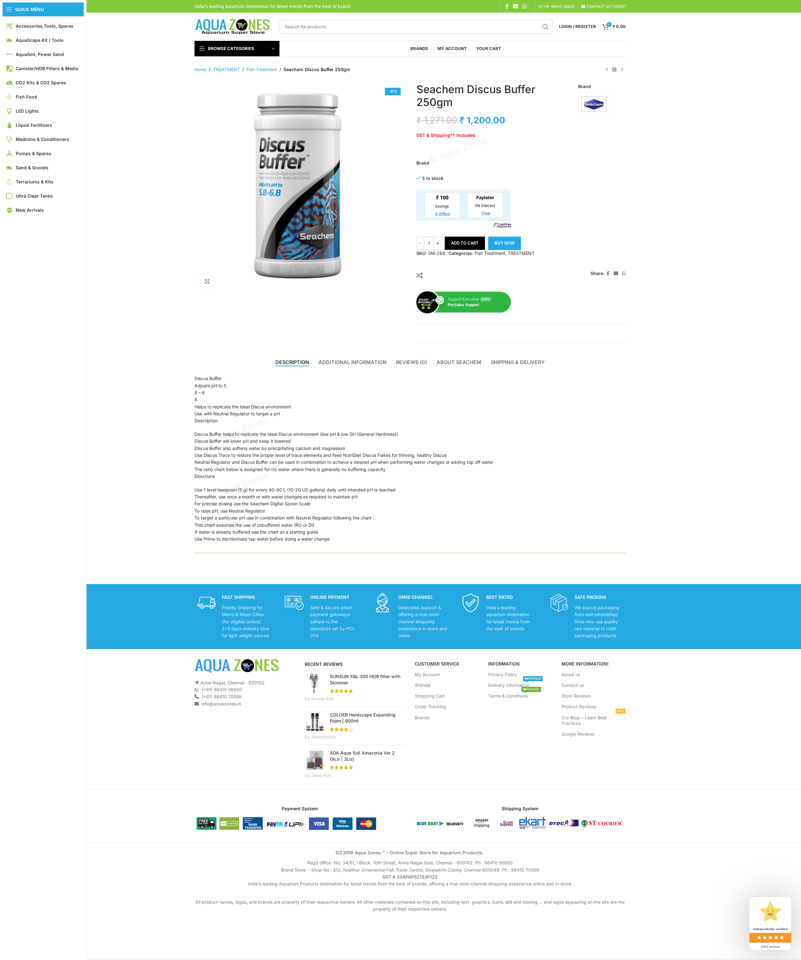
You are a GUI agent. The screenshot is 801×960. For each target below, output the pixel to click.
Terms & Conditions (514, 695)
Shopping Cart (430, 696)
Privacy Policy (502, 674)
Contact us (572, 685)
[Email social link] (515, 6)
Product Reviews (578, 706)
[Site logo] (232, 26)
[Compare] (419, 275)
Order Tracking (430, 706)
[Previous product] (607, 70)
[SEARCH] (545, 27)
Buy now (504, 242)
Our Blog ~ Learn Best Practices (592, 719)
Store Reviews (576, 696)
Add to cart (465, 242)
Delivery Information (514, 684)
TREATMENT (226, 69)
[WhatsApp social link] (524, 6)
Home (200, 69)
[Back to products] (614, 70)
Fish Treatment (261, 69)
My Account (427, 674)
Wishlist (423, 685)
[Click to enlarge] (207, 281)
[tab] (292, 362)
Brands (422, 717)
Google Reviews (577, 734)
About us (570, 674)
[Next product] (622, 70)
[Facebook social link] (507, 6)
